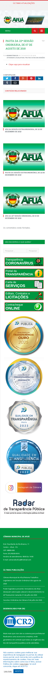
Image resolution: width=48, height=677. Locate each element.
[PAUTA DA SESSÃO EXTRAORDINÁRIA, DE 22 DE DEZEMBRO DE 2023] (24, 157)
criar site (18, 633)
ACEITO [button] (18, 671)
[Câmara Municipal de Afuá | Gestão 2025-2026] (24, 19)
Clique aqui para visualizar (19, 64)
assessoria (21, 636)
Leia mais (24, 664)
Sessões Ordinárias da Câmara (15, 600)
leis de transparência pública (14, 643)
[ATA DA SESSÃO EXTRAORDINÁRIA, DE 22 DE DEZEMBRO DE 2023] (24, 113)
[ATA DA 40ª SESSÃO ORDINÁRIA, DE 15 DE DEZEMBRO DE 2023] (24, 200)
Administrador (12, 55)
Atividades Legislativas (15, 58)
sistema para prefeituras (34, 633)
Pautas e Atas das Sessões (35, 58)
